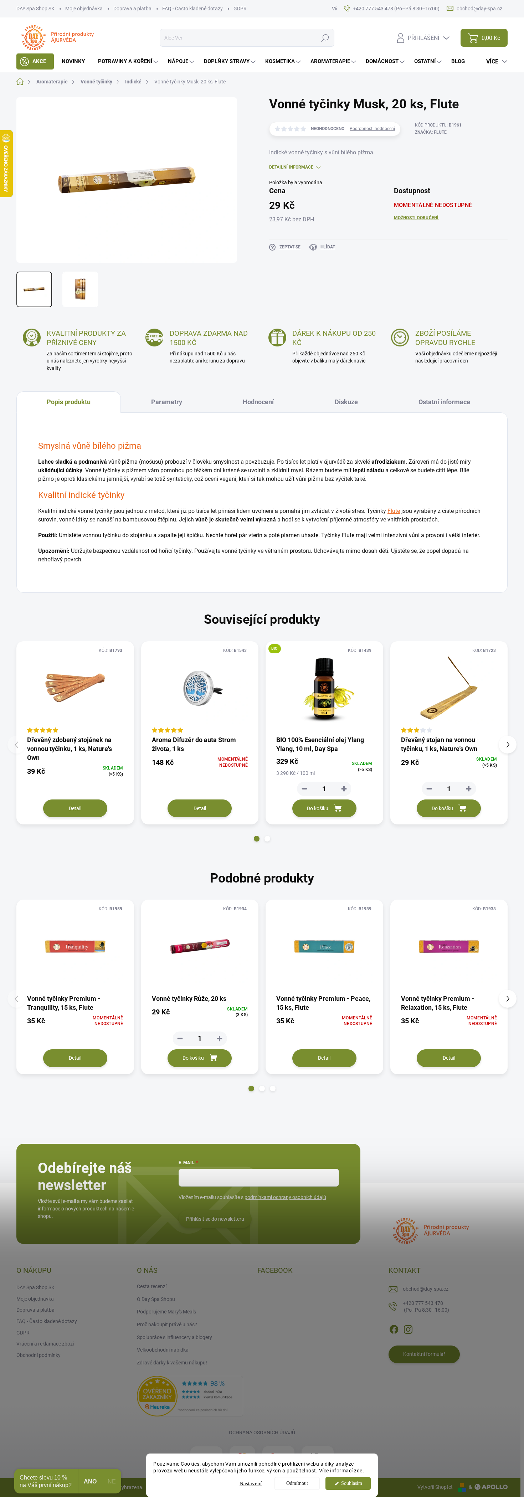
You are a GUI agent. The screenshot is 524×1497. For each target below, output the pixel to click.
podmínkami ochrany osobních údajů (285, 1197)
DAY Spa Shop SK (35, 8)
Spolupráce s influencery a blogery (174, 1337)
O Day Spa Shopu (156, 1299)
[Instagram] (408, 1328)
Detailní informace (291, 167)
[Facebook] (394, 1328)
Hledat (325, 38)
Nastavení (251, 1483)
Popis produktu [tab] (69, 402)
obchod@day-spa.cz (425, 1289)
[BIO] (324, 688)
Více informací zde (341, 1470)
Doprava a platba (132, 8)
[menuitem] (35, 61)
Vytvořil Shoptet (435, 1487)
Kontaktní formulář (424, 1354)
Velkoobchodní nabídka (163, 1350)
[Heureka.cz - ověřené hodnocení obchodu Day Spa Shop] (190, 1396)
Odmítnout (297, 1483)
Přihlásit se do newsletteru (215, 1219)
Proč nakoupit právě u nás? (167, 1324)
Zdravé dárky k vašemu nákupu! (172, 1362)
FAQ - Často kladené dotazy (192, 8)
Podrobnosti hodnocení (372, 128)
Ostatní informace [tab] (444, 402)
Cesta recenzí (151, 1286)
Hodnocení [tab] (258, 402)
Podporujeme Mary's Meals (166, 1312)
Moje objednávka (84, 8)
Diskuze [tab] (346, 402)
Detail (75, 808)
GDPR (240, 8)
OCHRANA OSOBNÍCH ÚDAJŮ (262, 1432)
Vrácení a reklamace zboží (45, 1344)
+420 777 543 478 (426, 1306)
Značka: (431, 132)
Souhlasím (351, 1483)
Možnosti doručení (416, 217)
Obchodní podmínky (38, 1355)
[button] (256, 839)
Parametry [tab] (166, 402)
